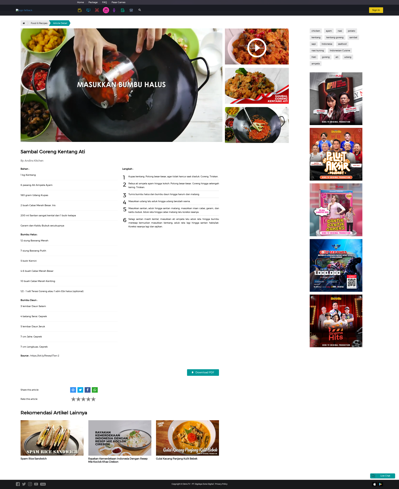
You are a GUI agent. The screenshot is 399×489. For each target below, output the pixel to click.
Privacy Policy (221, 484)
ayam (329, 30)
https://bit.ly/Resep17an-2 (44, 355)
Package (93, 2)
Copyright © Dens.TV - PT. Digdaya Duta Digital (193, 484)
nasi (340, 30)
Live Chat (385, 475)
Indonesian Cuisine (340, 50)
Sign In (376, 10)
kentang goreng (335, 37)
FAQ (104, 2)
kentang (316, 37)
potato (351, 30)
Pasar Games (118, 2)
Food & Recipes (39, 23)
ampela (316, 63)
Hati (314, 57)
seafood (342, 44)
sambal (353, 37)
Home (80, 2)
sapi (314, 44)
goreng (326, 57)
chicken (316, 30)
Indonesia (327, 44)
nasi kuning (318, 50)
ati (337, 57)
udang (347, 57)
